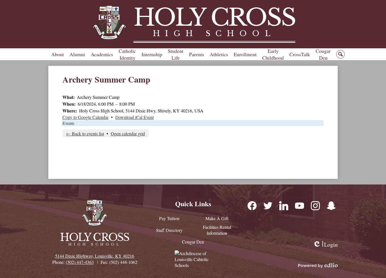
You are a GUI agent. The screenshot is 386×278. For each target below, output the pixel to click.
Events (68, 123)
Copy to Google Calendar (85, 117)
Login (325, 244)
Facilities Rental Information (217, 230)
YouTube (299, 205)
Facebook (252, 205)
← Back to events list (85, 133)
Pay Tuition (169, 218)
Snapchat (331, 205)
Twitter (267, 205)
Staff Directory (169, 230)
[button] (57, 54)
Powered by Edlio (318, 265)
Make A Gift (216, 218)
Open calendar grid (128, 133)
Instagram (315, 205)
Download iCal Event (134, 117)
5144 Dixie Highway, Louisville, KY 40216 (94, 256)
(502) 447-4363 (80, 262)
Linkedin (283, 205)
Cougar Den (193, 242)
